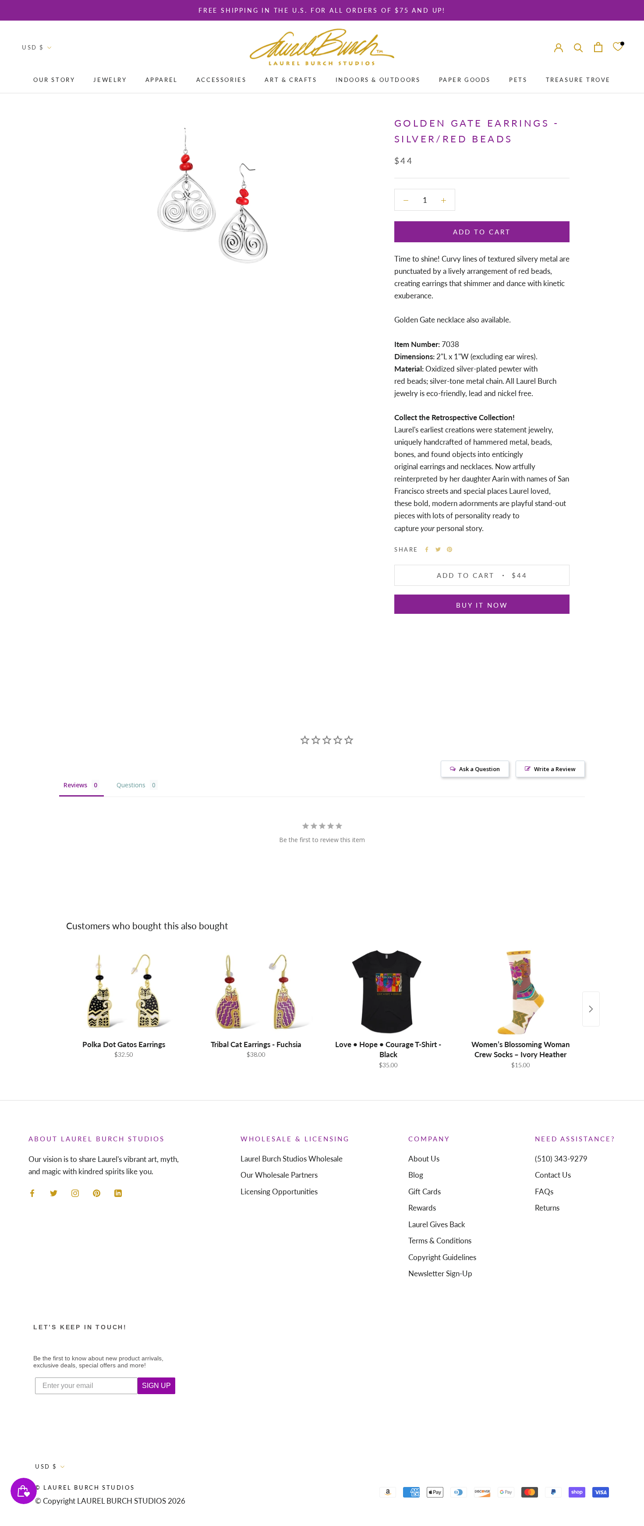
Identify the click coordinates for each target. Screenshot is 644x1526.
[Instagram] (75, 1192)
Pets (518, 79)
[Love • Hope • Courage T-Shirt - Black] (388, 992)
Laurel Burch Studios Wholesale (292, 1158)
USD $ (33, 47)
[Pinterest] (449, 549)
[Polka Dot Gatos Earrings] (123, 992)
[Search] (578, 46)
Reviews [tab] (75, 785)
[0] (617, 47)
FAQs (544, 1191)
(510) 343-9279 (561, 1158)
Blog (415, 1174)
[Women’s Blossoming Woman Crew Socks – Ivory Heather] (520, 992)
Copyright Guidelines (442, 1257)
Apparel (161, 79)
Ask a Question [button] (479, 769)
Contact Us (553, 1174)
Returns (547, 1207)
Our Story (54, 79)
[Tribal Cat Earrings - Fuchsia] (256, 992)
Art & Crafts (291, 79)
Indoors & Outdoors (378, 79)
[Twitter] (438, 549)
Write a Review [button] (555, 769)
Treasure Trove (578, 79)
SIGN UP (156, 1385)
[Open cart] (598, 47)
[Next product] (591, 1009)
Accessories (221, 79)
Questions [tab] (131, 785)
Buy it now (482, 605)
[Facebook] (426, 549)
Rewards (422, 1207)
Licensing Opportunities (279, 1191)
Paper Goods (465, 79)
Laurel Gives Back (436, 1224)
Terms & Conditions (439, 1240)
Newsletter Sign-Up (440, 1273)
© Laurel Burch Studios (84, 1487)
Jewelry (110, 79)
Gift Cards (424, 1191)
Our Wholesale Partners (279, 1174)
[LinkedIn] (118, 1192)
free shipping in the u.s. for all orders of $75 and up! (322, 10)
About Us (423, 1158)
